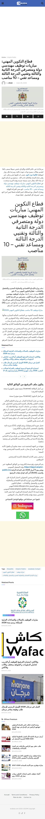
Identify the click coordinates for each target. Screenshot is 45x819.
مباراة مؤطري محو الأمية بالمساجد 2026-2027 (27, 765)
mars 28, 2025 (21, 83)
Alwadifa (10, 569)
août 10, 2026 (7, 712)
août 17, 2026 (7, 670)
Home (4, 57)
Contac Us (27, 797)
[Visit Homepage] (22, 3)
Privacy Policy (34, 795)
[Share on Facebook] (7, 116)
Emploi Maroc (8, 657)
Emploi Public (11, 57)
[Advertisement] (22, 30)
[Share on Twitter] (17, 116)
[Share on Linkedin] (28, 116)
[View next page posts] (24, 376)
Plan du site (17, 797)
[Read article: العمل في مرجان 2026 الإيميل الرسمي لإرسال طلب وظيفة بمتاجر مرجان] (22, 689)
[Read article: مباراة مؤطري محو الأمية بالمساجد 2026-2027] (6, 767)
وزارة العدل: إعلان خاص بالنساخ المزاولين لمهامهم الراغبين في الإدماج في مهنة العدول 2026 (26, 727)
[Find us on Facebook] (24, 813)
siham (10, 83)
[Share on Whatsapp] (38, 116)
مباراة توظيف (20, 572)
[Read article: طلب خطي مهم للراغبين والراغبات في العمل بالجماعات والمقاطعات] (6, 748)
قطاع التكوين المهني (8, 572)
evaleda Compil (34, 569)
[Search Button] (42, 3)
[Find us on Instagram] (19, 813)
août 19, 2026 (17, 732)
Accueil (6, 795)
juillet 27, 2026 (17, 741)
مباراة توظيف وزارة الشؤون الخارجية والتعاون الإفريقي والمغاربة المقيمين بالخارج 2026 (26, 757)
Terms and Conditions (19, 795)
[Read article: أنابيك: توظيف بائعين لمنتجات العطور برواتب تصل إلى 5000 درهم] (6, 776)
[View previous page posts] (20, 376)
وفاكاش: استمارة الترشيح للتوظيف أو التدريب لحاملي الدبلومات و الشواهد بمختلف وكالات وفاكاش (20, 665)
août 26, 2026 (7, 625)
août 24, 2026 (17, 751)
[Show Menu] (3, 3)
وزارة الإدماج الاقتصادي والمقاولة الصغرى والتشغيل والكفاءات (20, 575)
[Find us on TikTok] (22, 813)
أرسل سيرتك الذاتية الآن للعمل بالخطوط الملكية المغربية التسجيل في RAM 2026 (27, 738)
